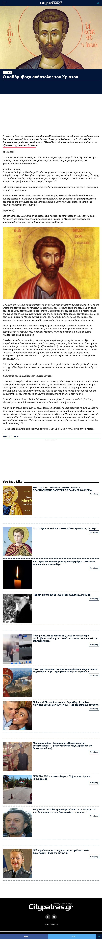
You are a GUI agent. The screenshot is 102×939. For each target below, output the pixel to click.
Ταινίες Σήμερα (51, 924)
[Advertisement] (51, 458)
